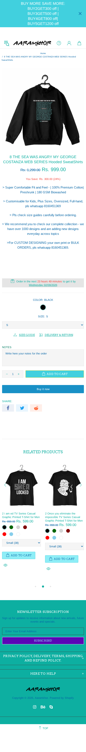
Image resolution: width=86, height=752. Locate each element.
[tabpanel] (21, 519)
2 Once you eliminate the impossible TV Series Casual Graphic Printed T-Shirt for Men (64, 517)
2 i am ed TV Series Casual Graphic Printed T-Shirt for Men (21, 515)
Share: (7, 401)
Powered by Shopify (62, 697)
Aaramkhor (32, 43)
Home (43, 53)
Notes (6, 347)
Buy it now (43, 389)
